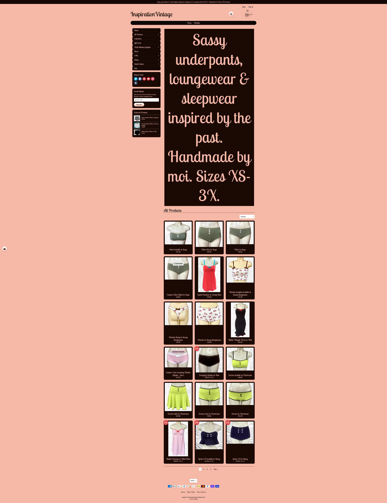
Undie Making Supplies (147, 47)
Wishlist (197, 23)
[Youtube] (148, 79)
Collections (137, 39)
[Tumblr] (136, 83)
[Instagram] (152, 79)
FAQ (147, 56)
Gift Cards (137, 43)
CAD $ (193, 481)
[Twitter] (136, 79)
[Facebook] (140, 79)
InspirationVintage (152, 14)
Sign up (251, 7)
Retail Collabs (147, 64)
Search (183, 492)
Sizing (147, 60)
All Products (147, 35)
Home (189, 23)
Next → (216, 469)
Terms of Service (201, 492)
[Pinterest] (144, 79)
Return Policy (191, 492)
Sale (135, 68)
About (136, 51)
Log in (244, 7)
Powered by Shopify (193, 499)
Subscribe (139, 105)
